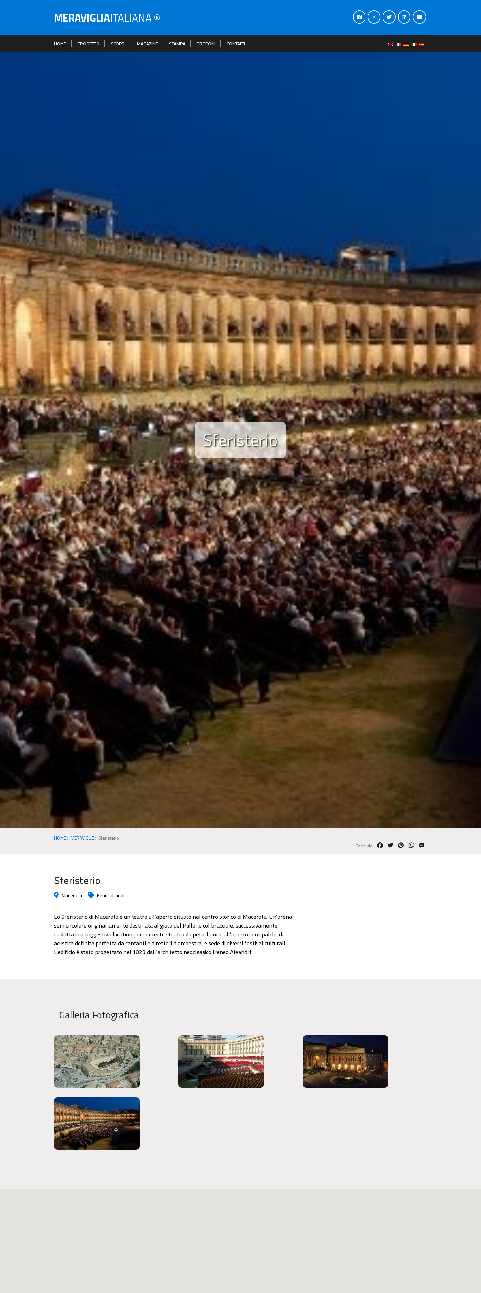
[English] (392, 43)
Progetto (88, 43)
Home (60, 43)
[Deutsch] (407, 43)
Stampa (177, 43)
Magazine (147, 43)
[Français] (399, 43)
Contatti (236, 43)
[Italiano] (415, 43)
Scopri (118, 43)
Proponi (206, 43)
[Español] (423, 43)
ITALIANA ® (107, 18)
